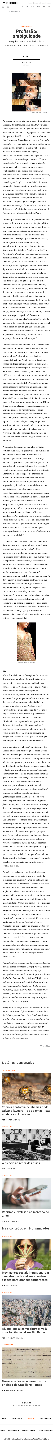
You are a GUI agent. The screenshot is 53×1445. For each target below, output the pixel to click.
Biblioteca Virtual (29, 1430)
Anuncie (31, 1418)
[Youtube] (36, 1405)
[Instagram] (20, 1405)
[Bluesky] (24, 1405)
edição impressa (46, 3)
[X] (17, 1405)
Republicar (16, 11)
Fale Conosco (45, 1418)
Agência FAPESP (13, 1430)
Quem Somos (17, 1418)
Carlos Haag (27, 57)
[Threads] (28, 1405)
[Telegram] (31, 1405)
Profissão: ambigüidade (26, 34)
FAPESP (3, 1430)
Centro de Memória (45, 1430)
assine (31, 3)
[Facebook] (14, 1405)
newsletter (37, 3)
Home (4, 1418)
